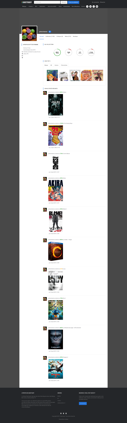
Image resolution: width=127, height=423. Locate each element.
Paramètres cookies (63, 419)
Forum (83, 6)
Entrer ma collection (73, 2)
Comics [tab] (56, 65)
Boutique (75, 36)
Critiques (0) (60, 36)
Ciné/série (42, 6)
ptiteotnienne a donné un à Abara (57, 92)
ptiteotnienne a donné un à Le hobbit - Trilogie (60, 239)
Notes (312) (68, 36)
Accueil (42, 36)
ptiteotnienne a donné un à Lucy (56, 268)
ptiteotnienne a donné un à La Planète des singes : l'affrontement (64, 327)
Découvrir (64, 2)
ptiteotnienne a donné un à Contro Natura (59, 153)
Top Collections (76, 6)
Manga (24, 6)
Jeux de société (52, 6)
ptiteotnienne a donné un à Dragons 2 (58, 357)
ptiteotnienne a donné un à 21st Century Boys (60, 123)
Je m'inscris (83, 403)
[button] (49, 32)
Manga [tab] (46, 65)
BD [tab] (51, 65)
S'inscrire (102, 2)
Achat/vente (66, 6)
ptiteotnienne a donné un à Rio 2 (57, 298)
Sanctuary (62, 416)
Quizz (60, 6)
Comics (31, 6)
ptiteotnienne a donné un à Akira (57, 178)
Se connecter (95, 2)
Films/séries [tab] (64, 65)
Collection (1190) (50, 36)
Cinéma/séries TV (61, 403)
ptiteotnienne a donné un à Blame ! (57, 209)
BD (36, 6)
